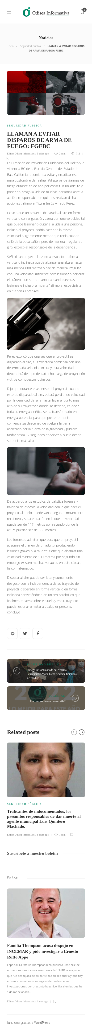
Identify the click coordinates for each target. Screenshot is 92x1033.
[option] (46, 789)
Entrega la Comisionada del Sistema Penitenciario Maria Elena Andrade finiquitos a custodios (52, 674)
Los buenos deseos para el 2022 (48, 701)
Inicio (10, 46)
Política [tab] (12, 877)
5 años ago (43, 153)
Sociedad (57, 695)
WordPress (42, 1022)
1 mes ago (42, 1001)
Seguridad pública (30, 46)
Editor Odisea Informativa (21, 153)
